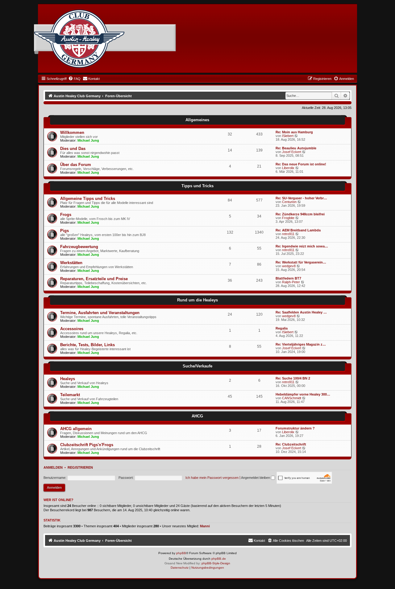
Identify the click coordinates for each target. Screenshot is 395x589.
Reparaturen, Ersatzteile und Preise (94, 278)
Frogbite (288, 218)
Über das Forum (75, 164)
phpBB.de (218, 558)
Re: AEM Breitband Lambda (298, 230)
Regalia (282, 328)
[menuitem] (74, 78)
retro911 (288, 234)
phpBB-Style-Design (216, 563)
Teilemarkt (70, 394)
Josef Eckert (291, 152)
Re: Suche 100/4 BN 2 (293, 378)
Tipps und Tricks (197, 186)
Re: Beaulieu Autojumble (296, 148)
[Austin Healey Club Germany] (79, 38)
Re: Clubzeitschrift (291, 444)
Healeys (67, 378)
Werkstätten (71, 262)
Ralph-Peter (291, 282)
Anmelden (53, 467)
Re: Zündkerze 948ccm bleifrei (300, 214)
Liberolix (288, 168)
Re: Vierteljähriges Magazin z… (301, 344)
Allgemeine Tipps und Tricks (87, 198)
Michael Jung (88, 140)
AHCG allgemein (76, 428)
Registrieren (80, 467)
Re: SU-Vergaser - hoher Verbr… (301, 198)
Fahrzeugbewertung (79, 246)
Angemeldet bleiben (256, 477)
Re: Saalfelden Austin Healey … (301, 312)
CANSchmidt (291, 398)
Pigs (64, 230)
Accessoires (71, 328)
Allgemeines (197, 120)
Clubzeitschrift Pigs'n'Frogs (86, 444)
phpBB (181, 553)
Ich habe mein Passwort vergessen (212, 477)
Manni (205, 526)
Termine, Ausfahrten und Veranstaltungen (99, 312)
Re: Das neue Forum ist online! (301, 164)
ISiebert (287, 136)
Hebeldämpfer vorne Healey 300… (303, 394)
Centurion (289, 202)
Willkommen (72, 132)
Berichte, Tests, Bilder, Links (87, 344)
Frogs (65, 214)
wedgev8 (289, 266)
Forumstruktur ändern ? (295, 428)
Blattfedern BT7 (288, 278)
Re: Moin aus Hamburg (294, 132)
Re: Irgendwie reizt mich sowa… (302, 246)
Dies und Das (72, 148)
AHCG (197, 416)
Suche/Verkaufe (197, 366)
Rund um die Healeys (197, 300)
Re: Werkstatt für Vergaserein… (301, 262)
